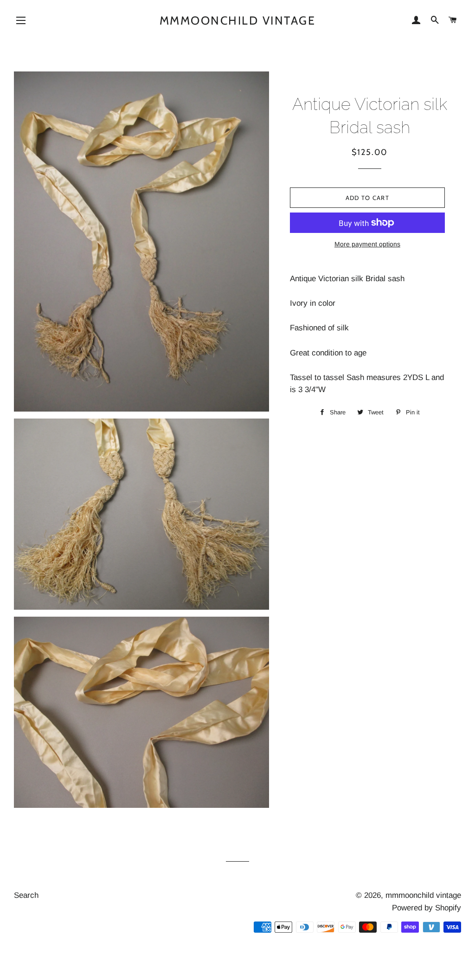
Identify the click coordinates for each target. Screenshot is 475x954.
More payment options (367, 244)
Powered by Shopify (426, 907)
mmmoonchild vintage (238, 20)
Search (26, 895)
